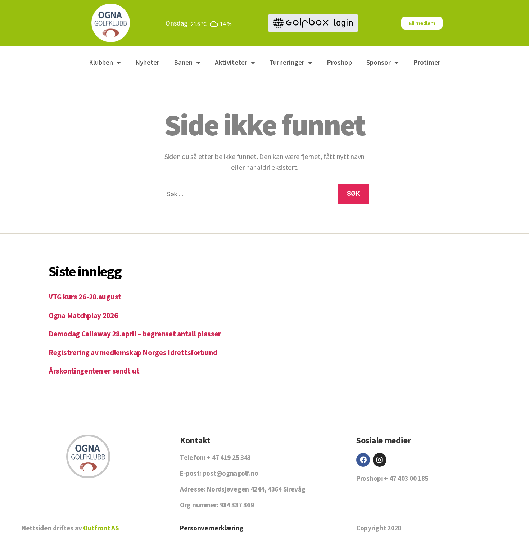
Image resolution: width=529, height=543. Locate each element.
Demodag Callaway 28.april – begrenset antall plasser (135, 334)
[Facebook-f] (363, 460)
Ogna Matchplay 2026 (83, 315)
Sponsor (378, 62)
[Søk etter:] (246, 196)
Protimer (426, 62)
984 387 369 (237, 505)
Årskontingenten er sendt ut (94, 371)
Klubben (101, 62)
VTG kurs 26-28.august (85, 297)
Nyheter (147, 62)
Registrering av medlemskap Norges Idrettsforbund (133, 352)
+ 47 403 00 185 (406, 478)
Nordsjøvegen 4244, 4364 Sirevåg (256, 489)
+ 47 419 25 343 (229, 457)
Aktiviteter (231, 62)
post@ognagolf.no (230, 473)
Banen (183, 62)
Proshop (339, 62)
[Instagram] (379, 460)
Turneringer (287, 62)
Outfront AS (101, 528)
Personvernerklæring (212, 528)
